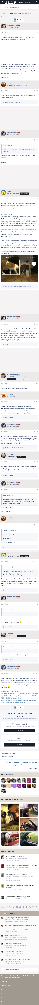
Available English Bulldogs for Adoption (16, 939)
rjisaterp (8, 899)
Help (2, 994)
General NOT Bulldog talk (18, 899)
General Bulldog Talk (21, 890)
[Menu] (2, 2)
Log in (20, 745)
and (12, 102)
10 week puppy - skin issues (14, 951)
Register (20, 730)
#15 (37, 674)
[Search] (37, 2)
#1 (37, 32)
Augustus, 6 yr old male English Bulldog (17, 959)
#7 (37, 402)
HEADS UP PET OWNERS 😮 (15, 856)
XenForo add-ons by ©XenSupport (11, 978)
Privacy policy (5, 990)
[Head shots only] (10, 817)
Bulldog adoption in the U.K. (14, 936)
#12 (37, 561)
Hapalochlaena (10, 867)
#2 (37, 91)
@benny (4, 329)
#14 (36, 641)
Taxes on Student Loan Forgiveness (18, 897)
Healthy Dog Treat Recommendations (17, 918)
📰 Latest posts (10, 913)
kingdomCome (10, 876)
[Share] (34, 32)
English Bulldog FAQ (10, 947)
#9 (37, 462)
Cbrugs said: (6, 146)
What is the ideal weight (13, 944)
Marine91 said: (7, 495)
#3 (37, 140)
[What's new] (33, 2)
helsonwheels (6, 16)
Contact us (4, 981)
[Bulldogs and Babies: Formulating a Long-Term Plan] (29, 810)
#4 (37, 199)
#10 (37, 490)
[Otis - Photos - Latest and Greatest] (29, 839)
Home (3, 998)
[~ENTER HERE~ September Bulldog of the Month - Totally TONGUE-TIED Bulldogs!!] (10, 839)
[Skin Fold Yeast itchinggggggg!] (29, 824)
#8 (37, 432)
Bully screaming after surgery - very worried (21, 865)
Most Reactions (7, 775)
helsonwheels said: (8, 531)
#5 (37, 324)
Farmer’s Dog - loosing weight (16, 874)
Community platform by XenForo (18, 976)
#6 (37, 384)
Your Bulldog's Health (21, 858)
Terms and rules (5, 986)
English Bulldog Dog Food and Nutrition (16, 921)
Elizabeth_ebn (10, 890)
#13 (37, 604)
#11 (37, 525)
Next (21, 20)
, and (18, 286)
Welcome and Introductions (13, 963)
